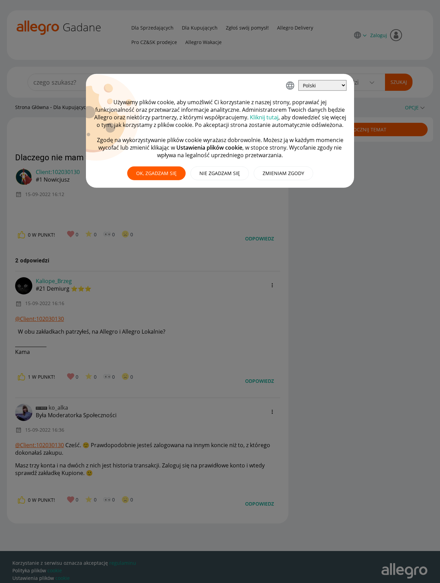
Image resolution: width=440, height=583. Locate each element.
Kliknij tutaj (264, 117)
